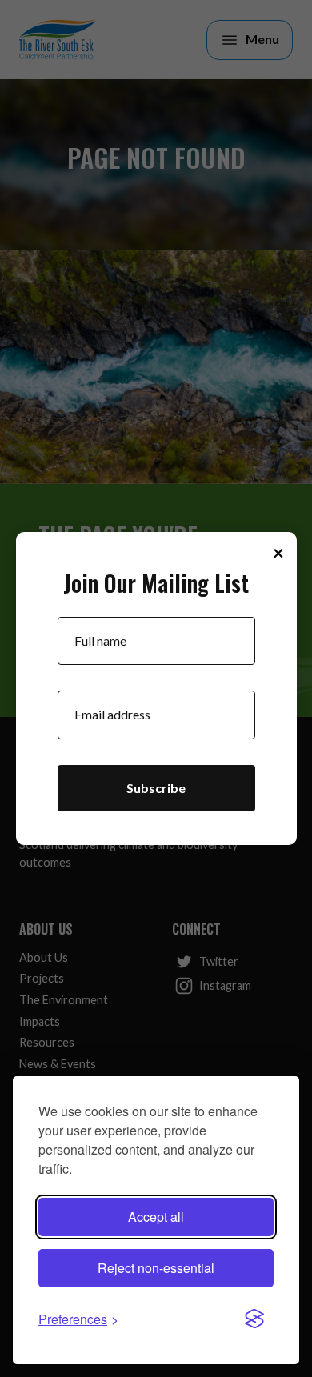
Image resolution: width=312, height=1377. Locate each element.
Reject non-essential (156, 1268)
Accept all (156, 1216)
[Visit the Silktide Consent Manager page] (254, 1319)
